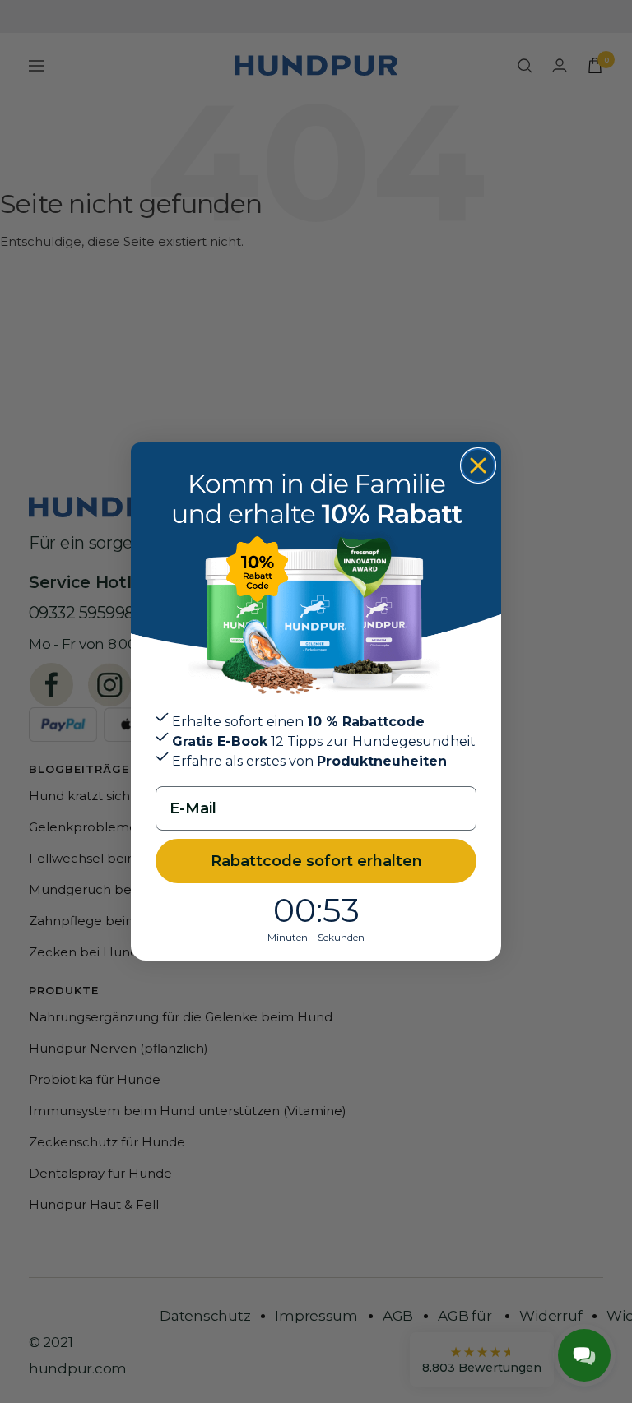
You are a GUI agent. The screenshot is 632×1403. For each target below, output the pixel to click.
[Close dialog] (478, 465)
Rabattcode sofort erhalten (316, 861)
